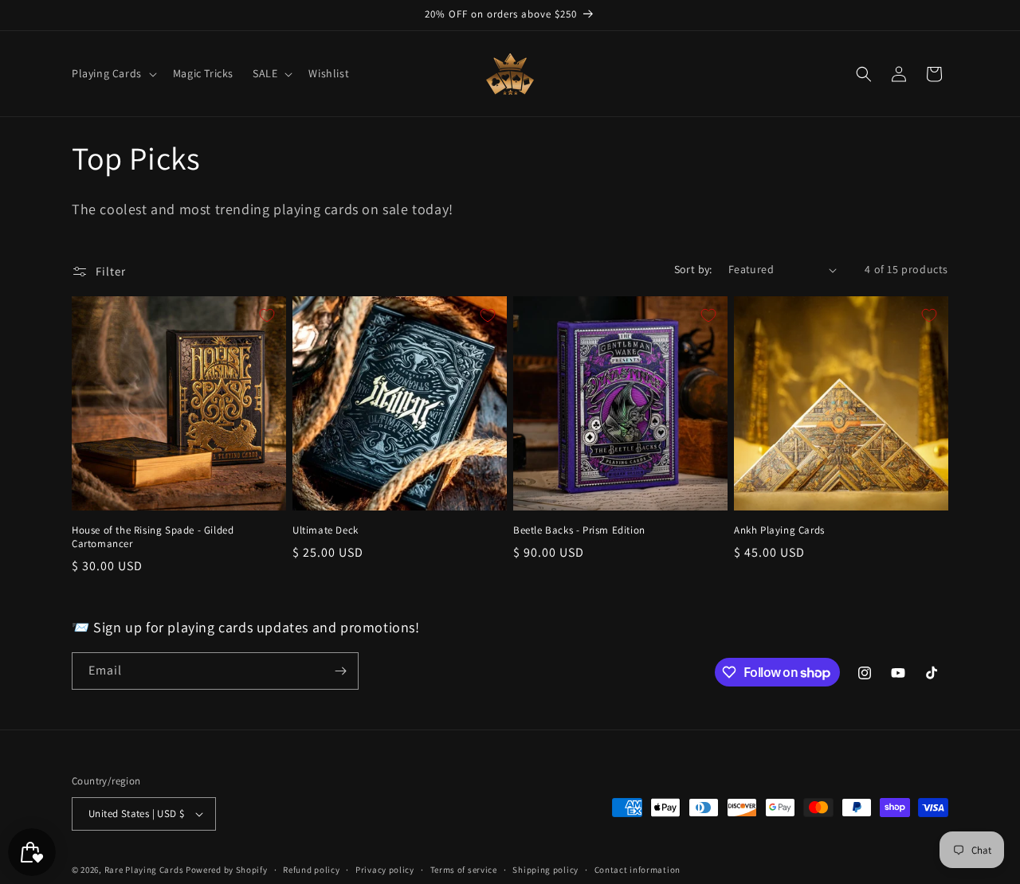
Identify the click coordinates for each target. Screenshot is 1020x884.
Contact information (637, 869)
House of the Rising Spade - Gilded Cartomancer (152, 537)
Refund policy (311, 869)
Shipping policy (545, 869)
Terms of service (463, 869)
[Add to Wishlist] (267, 315)
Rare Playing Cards (144, 869)
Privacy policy (384, 869)
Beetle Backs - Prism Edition (579, 530)
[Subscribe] (340, 671)
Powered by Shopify (227, 869)
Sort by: (693, 269)
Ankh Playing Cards (779, 530)
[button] (112, 73)
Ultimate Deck (325, 530)
